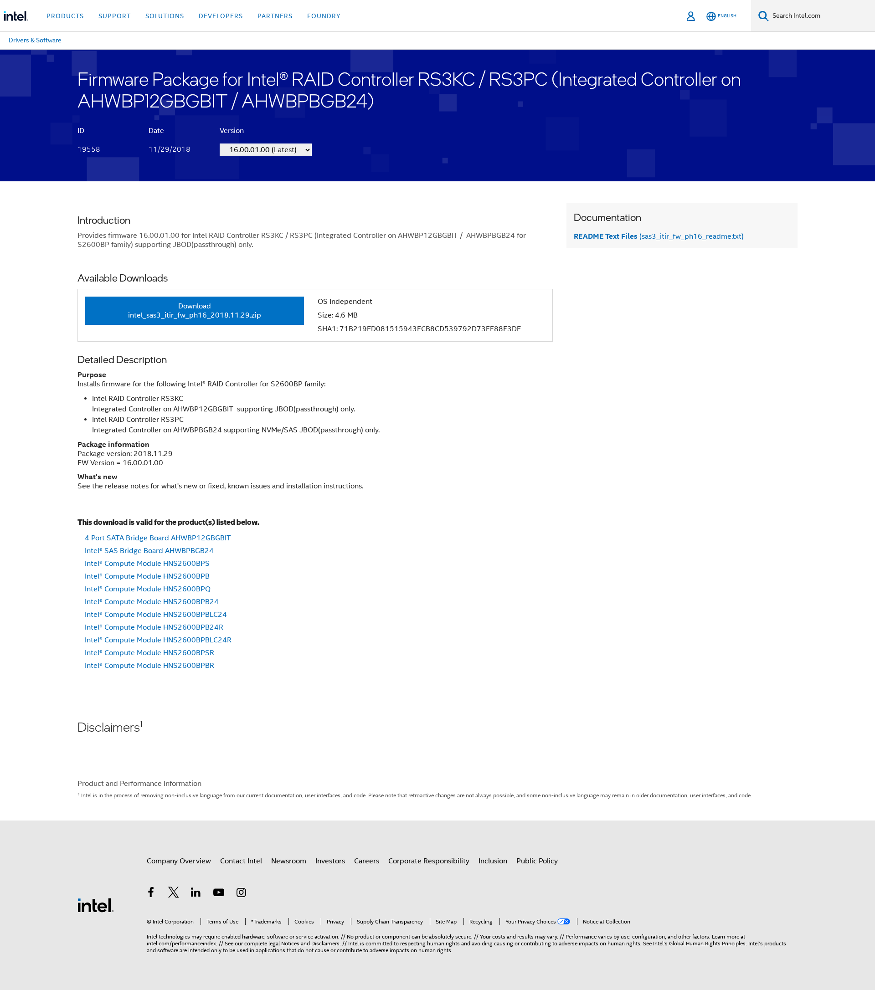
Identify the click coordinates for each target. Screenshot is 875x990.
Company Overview (179, 861)
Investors (330, 861)
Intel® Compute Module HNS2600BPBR (149, 665)
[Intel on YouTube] (218, 894)
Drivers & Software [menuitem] (35, 40)
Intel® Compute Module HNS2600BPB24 (152, 601)
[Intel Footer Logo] (95, 904)
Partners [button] (275, 16)
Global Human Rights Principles (707, 943)
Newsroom (288, 861)
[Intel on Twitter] (173, 894)
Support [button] (114, 16)
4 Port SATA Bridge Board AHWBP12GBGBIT (158, 538)
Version (232, 130)
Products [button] (65, 16)
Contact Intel (241, 861)
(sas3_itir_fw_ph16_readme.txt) (659, 236)
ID (80, 130)
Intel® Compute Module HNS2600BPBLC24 (156, 614)
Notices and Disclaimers (310, 943)
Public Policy (537, 861)
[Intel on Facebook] (151, 894)
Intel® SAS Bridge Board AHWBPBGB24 (149, 550)
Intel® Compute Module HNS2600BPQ (148, 589)
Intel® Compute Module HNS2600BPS (147, 563)
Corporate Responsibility (428, 861)
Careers (366, 861)
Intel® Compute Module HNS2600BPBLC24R (158, 640)
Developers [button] (221, 16)
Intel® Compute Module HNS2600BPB (147, 576)
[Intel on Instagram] (241, 894)
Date (156, 130)
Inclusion (493, 861)
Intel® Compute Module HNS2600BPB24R (154, 627)
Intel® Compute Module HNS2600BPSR (149, 652)
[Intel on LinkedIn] (196, 894)
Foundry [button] (324, 16)
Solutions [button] (164, 16)
